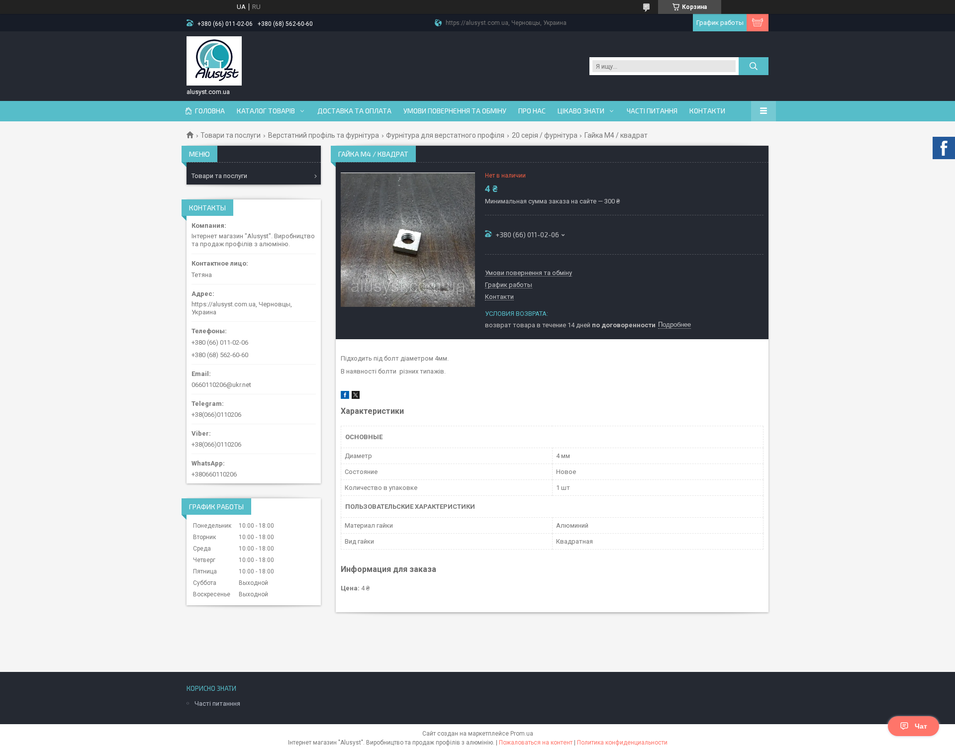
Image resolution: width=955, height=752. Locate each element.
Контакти (707, 110)
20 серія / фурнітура (544, 135)
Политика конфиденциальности (622, 742)
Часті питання (652, 110)
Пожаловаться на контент (536, 742)
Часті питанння (217, 703)
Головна (210, 110)
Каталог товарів (266, 110)
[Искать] (753, 66)
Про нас (532, 110)
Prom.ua (521, 733)
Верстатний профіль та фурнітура (323, 135)
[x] (356, 396)
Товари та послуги (230, 135)
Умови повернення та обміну (454, 110)
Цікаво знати (581, 110)
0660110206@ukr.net (221, 384)
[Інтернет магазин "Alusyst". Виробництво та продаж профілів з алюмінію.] (214, 61)
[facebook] (345, 396)
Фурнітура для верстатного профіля (445, 135)
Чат (921, 726)
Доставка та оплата (354, 110)
